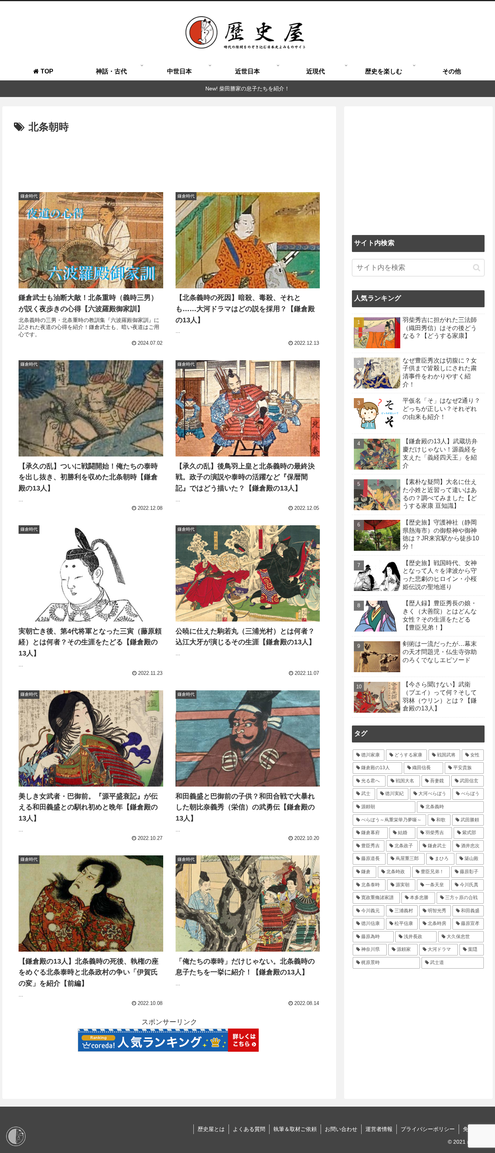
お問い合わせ (341, 1129)
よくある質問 (249, 1129)
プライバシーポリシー (428, 1129)
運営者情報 (379, 1129)
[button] (476, 267)
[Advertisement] (169, 157)
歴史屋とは (211, 1129)
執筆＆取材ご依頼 (295, 1129)
